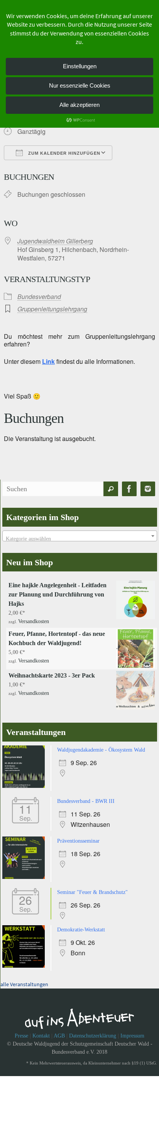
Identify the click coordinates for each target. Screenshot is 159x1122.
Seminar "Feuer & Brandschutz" (92, 888)
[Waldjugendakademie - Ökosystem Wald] (25, 784)
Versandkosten (33, 621)
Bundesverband (39, 296)
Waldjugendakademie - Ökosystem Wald (101, 748)
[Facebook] (129, 489)
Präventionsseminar (78, 838)
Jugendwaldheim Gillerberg (55, 241)
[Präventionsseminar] (25, 874)
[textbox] (80, 539)
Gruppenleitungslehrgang (52, 308)
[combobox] (79, 536)
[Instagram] (147, 489)
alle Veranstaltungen (24, 978)
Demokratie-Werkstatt (81, 925)
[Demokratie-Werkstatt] (25, 961)
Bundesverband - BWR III (86, 799)
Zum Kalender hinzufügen (63, 153)
